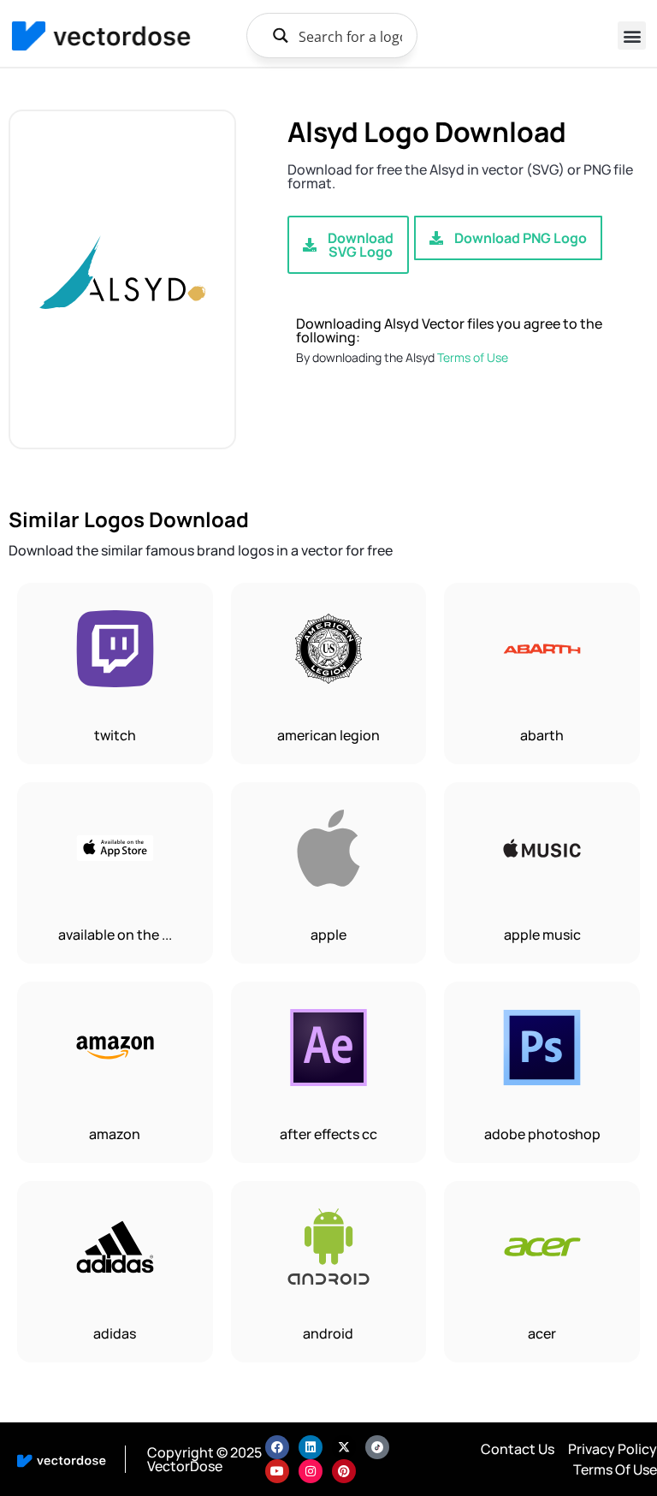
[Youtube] (277, 1471)
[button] (632, 35)
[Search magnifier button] (280, 35)
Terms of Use (472, 357)
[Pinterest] (344, 1471)
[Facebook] (277, 1447)
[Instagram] (311, 1471)
